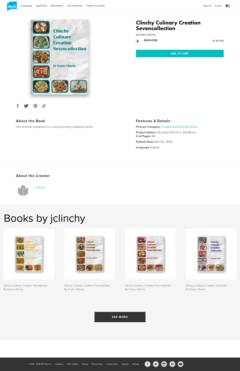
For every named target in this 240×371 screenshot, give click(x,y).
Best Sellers (57, 5)
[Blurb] (11, 8)
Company (59, 364)
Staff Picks (41, 5)
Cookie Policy (112, 364)
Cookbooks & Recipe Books (179, 127)
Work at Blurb (72, 364)
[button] (228, 6)
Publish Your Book (95, 5)
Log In (218, 5)
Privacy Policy (97, 364)
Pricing (85, 364)
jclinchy (40, 187)
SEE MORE (120, 317)
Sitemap (135, 364)
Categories (26, 5)
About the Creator (33, 176)
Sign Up (207, 5)
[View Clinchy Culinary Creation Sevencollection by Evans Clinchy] (60, 57)
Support (125, 364)
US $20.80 (218, 40)
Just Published (74, 5)
